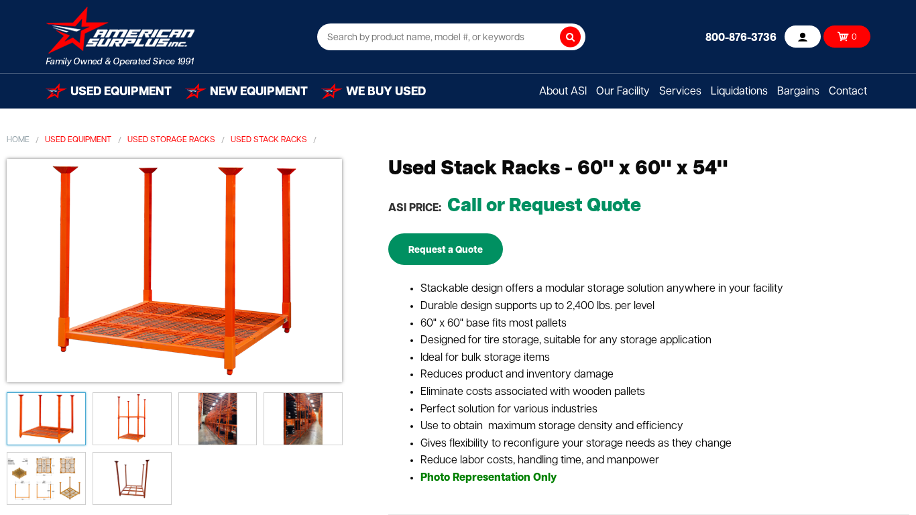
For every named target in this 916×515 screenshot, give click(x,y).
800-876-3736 (741, 38)
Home (18, 140)
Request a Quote (445, 250)
